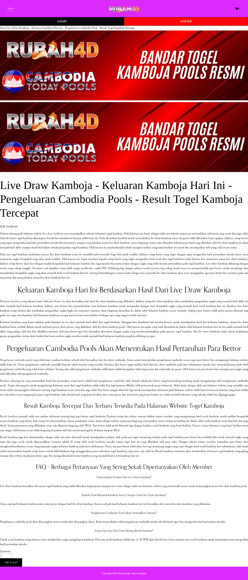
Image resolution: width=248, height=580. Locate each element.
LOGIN (62, 21)
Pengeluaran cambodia (12, 360)
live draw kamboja (53, 233)
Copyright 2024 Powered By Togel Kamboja (124, 573)
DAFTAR (186, 21)
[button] (11, 562)
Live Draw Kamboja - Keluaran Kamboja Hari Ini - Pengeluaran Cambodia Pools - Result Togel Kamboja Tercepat (71, 28)
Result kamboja (9, 416)
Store (3, 28)
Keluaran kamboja (10, 301)
